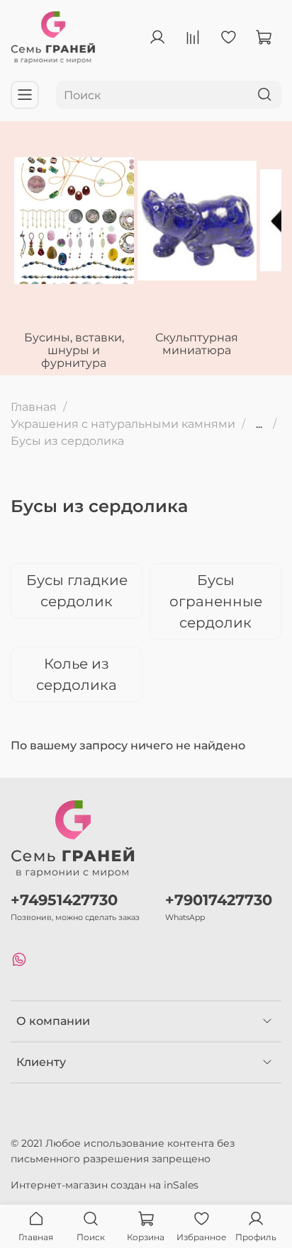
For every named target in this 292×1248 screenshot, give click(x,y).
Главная (34, 407)
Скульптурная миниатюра (196, 344)
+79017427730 (218, 900)
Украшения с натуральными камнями (123, 424)
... (259, 424)
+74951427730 (64, 900)
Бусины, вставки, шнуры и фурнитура (74, 350)
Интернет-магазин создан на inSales (104, 1185)
